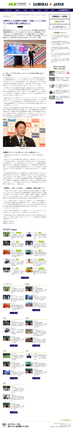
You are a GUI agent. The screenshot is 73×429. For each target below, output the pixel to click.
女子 (52, 10)
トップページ (6, 14)
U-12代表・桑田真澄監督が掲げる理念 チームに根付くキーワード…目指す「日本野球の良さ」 (60, 37)
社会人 (17, 10)
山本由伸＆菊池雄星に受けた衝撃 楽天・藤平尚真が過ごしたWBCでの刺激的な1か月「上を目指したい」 (60, 43)
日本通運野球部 (63, 10)
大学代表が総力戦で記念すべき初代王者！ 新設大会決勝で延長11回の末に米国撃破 (17, 245)
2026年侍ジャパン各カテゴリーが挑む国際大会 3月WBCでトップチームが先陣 (40, 298)
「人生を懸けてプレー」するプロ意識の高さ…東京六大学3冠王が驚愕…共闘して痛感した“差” (60, 60)
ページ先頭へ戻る (65, 420)
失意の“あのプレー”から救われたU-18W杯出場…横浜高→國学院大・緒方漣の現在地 (39, 341)
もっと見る (24, 277)
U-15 (39, 10)
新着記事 (13, 14)
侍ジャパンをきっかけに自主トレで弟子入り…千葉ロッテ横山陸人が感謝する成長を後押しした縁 (60, 55)
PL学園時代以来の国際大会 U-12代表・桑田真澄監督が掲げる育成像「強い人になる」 (40, 254)
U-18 (32, 10)
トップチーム (7, 10)
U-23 (25, 10)
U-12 (46, 10)
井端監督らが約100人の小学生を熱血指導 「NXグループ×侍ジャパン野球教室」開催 (40, 305)
